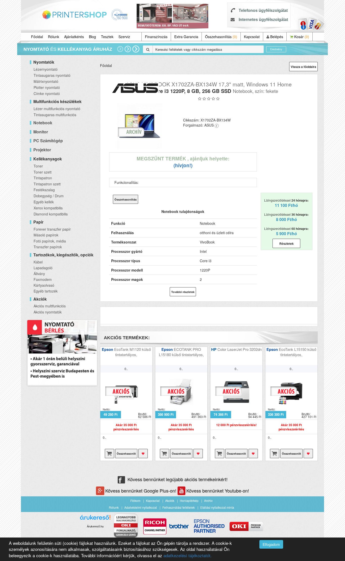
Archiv (208, 500)
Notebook (42, 123)
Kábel (38, 261)
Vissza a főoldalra (303, 66)
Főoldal (37, 36)
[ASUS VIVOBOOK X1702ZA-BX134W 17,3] (139, 126)
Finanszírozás (156, 36)
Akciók (169, 500)
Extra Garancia (186, 36)
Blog (92, 36)
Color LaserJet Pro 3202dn (239, 349)
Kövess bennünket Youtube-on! (217, 490)
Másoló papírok (46, 234)
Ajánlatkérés (74, 36)
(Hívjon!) (183, 165)
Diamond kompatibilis (51, 213)
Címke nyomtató (47, 93)
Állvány (39, 273)
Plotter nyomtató (47, 87)
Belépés (276, 36)
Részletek (286, 243)
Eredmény (276, 49)
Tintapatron (43, 177)
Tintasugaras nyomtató (52, 75)
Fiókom (135, 500)
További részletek (182, 292)
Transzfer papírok (48, 246)
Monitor (40, 132)
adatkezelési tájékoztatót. (187, 555)
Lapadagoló (43, 267)
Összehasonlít (126, 453)
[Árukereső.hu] (95, 519)
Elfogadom (271, 544)
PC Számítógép (48, 140)
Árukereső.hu (95, 526)
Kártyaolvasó (44, 285)
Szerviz (124, 36)
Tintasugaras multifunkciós (55, 114)
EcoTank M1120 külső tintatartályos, (132, 352)
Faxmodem (43, 279)
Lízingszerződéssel (286, 203)
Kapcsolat (252, 36)
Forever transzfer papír (52, 229)
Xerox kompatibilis (48, 207)
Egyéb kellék (44, 201)
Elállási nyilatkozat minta (217, 507)
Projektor (42, 150)
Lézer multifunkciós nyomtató (57, 108)
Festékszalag (44, 189)
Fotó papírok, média (50, 240)
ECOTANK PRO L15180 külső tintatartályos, (181, 352)
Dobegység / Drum (49, 195)
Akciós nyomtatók (48, 311)
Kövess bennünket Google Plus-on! (141, 490)
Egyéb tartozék (46, 291)
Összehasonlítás (221, 36)
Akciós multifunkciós (50, 305)
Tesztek (107, 36)
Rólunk (53, 36)
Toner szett (43, 172)
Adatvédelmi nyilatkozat (140, 507)
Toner (38, 165)
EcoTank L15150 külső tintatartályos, (297, 352)
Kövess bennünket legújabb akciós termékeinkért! (178, 479)
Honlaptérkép (189, 500)
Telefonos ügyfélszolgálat (263, 10)
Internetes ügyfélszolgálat (263, 19)
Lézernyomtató (46, 69)
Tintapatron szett (47, 183)
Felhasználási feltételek (178, 507)
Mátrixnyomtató (46, 81)
